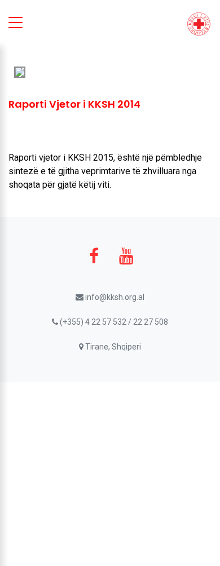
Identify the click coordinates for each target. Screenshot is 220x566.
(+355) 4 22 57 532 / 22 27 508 (113, 321)
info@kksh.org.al (113, 297)
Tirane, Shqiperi (112, 346)
